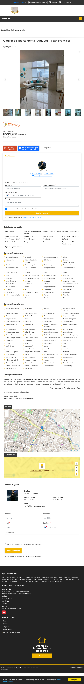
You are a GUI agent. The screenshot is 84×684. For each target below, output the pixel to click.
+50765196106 (48, 174)
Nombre (8, 514)
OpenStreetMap (75, 451)
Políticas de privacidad (11, 633)
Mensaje (8, 199)
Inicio (2, 27)
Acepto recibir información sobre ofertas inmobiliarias (24, 544)
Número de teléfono (12, 192)
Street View (13, 124)
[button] (79, 52)
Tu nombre (9, 185)
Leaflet (63, 451)
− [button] (7, 415)
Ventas (5, 624)
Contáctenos (7, 630)
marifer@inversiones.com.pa (43, 176)
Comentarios (9, 532)
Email (7, 523)
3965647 (54, 2)
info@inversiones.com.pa (38, 2)
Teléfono (47, 523)
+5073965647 (36, 174)
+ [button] (7, 411)
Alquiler (6, 627)
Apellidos (47, 514)
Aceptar (74, 679)
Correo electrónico (49, 185)
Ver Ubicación (36, 470)
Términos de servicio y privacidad (32, 217)
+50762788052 (66, 2)
